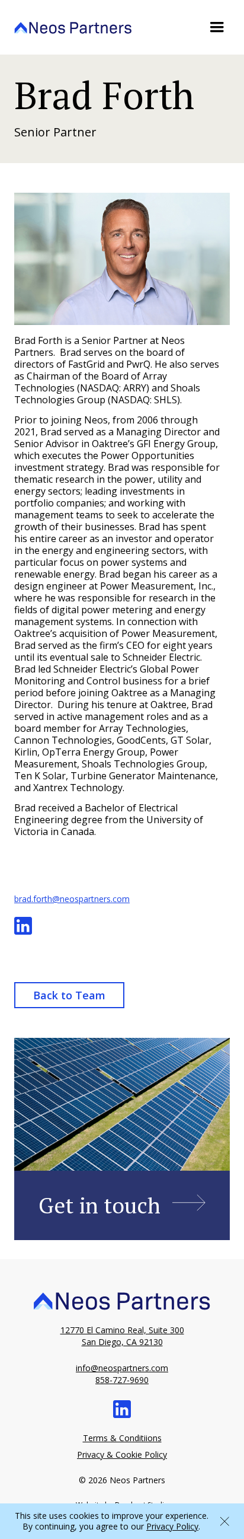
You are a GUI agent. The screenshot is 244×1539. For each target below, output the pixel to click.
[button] (217, 27)
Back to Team (69, 995)
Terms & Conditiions (122, 1438)
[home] (73, 27)
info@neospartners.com (122, 1368)
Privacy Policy (172, 1526)
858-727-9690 (122, 1379)
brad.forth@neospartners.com (72, 898)
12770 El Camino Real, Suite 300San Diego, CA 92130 (122, 1335)
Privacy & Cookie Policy (122, 1454)
